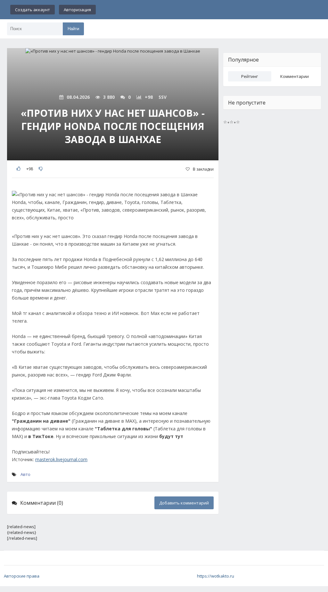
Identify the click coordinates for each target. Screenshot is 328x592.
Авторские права (21, 576)
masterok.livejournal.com (61, 459)
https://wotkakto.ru (215, 576)
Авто (25, 474)
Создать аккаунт (32, 10)
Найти (73, 28)
